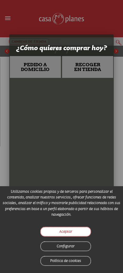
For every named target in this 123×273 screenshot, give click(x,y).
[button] (35, 67)
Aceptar (65, 231)
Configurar (66, 245)
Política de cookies (65, 260)
